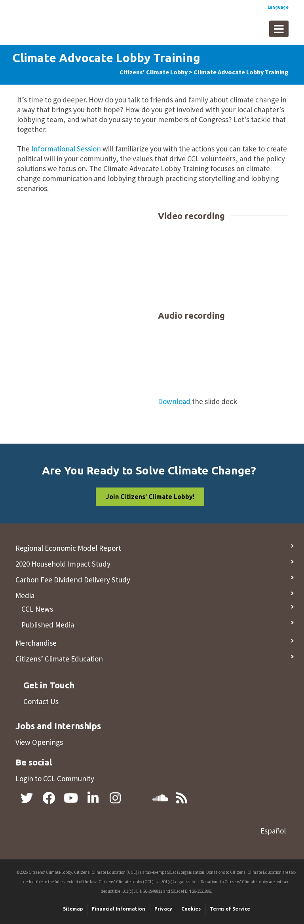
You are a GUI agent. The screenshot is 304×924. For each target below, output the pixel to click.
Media (24, 595)
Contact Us (41, 701)
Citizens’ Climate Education (59, 658)
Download (174, 401)
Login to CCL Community (54, 778)
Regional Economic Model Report (68, 548)
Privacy (163, 908)
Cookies (191, 908)
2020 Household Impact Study (62, 564)
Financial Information (118, 908)
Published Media (47, 624)
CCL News (37, 609)
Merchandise (36, 643)
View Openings (39, 742)
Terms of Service (230, 908)
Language (278, 7)
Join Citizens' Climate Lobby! (150, 496)
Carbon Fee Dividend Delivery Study (72, 579)
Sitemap (73, 908)
